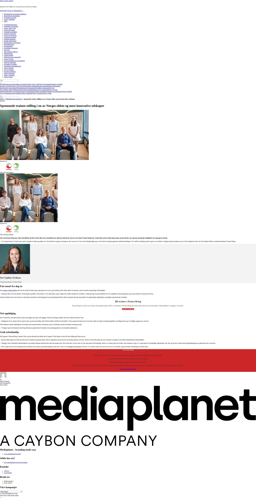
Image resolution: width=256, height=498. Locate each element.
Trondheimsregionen (10, 25)
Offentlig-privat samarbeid (12, 57)
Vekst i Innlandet (9, 73)
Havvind (7, 50)
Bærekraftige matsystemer (12, 43)
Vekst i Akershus (9, 75)
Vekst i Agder (8, 77)
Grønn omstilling (9, 19)
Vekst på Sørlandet (10, 62)
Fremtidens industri (10, 37)
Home (2, 99)
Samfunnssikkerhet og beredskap (14, 61)
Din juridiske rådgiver (11, 52)
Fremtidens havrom (10, 18)
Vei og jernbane (9, 70)
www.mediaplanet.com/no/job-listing (15, 462)
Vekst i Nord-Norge (10, 35)
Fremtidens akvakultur (11, 26)
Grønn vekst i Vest (10, 28)
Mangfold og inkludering (12, 16)
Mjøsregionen (8, 53)
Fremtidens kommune (11, 48)
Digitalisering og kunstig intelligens (15, 14)
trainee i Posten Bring (10, 290)
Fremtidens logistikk (10, 64)
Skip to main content (6, 1)
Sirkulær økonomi (9, 39)
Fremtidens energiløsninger (12, 66)
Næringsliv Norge (11, 11)
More (5, 21)
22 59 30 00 (8, 473)
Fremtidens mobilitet (10, 32)
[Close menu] (1, 95)
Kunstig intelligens (10, 71)
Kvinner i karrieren (10, 34)
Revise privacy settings (13, 495)
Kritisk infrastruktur (10, 41)
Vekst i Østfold (8, 68)
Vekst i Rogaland (9, 30)
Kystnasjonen (8, 46)
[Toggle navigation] (23, 11)
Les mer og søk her (128, 309)
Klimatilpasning (9, 44)
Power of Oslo (8, 59)
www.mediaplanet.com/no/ (12, 454)
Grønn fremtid (8, 55)
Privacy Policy (3, 495)
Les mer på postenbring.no (128, 369)
